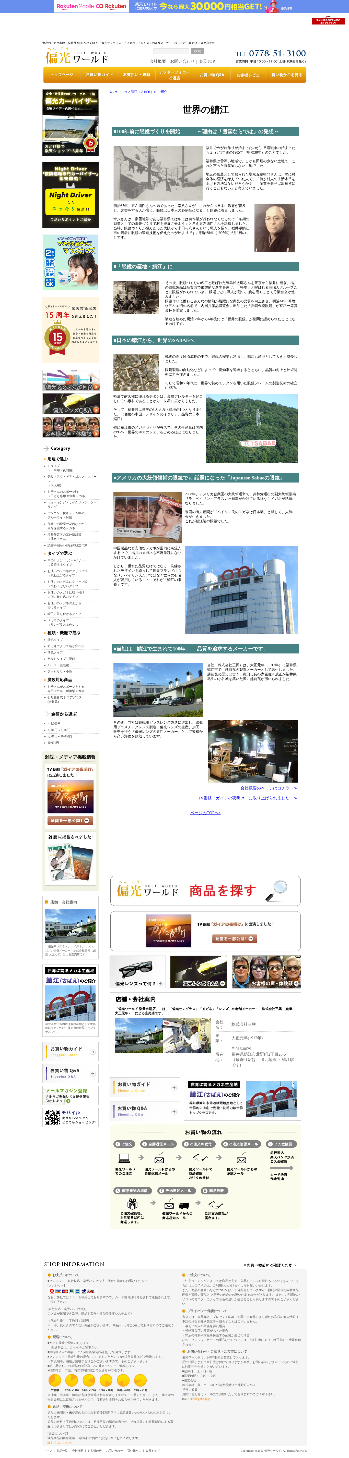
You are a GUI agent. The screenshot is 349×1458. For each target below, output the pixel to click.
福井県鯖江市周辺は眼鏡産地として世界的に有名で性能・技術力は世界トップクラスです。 (70, 1027)
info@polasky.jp (200, 1399)
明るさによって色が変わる (66, 646)
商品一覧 (62, 1450)
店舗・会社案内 (63, 902)
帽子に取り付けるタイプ (64, 614)
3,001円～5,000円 (59, 730)
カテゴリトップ (118, 92)
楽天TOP (207, 61)
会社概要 (158, 61)
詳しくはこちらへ (60, 1442)
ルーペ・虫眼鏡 (58, 665)
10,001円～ (55, 743)
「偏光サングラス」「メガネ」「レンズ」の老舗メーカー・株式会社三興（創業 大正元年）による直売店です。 (70, 950)
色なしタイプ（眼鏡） (63, 659)
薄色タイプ (55, 652)
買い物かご (134, 1450)
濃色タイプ (55, 639)
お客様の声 (95, 1450)
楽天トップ (153, 1450)
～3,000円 (54, 723)
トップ (48, 1450)
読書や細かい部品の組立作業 (67, 545)
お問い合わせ (182, 61)
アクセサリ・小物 (60, 671)
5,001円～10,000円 (60, 736)
